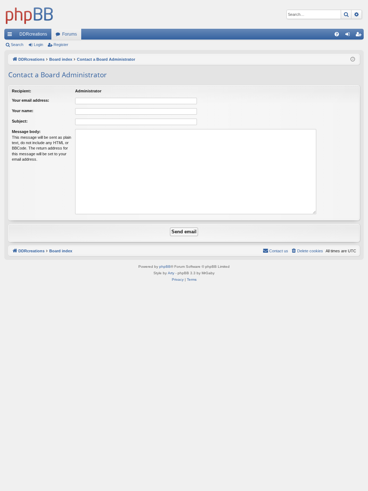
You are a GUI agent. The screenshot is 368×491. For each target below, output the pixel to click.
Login (38, 44)
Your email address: (30, 100)
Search (17, 44)
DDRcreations (33, 34)
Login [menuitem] (349, 36)
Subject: (20, 121)
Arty (171, 273)
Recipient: (21, 91)
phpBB (165, 267)
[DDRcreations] (29, 14)
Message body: (26, 131)
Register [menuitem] (360, 36)
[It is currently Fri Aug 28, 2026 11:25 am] (352, 59)
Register (61, 44)
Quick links (11, 36)
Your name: (22, 111)
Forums (69, 34)
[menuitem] (336, 34)
